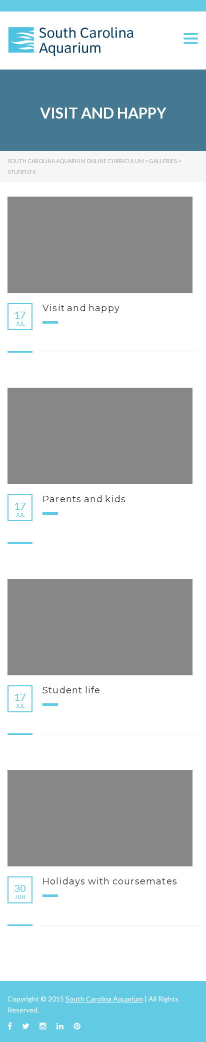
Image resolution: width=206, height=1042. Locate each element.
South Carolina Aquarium (104, 998)
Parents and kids (84, 499)
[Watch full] (100, 245)
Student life (71, 690)
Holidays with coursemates (110, 881)
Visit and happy (81, 308)
